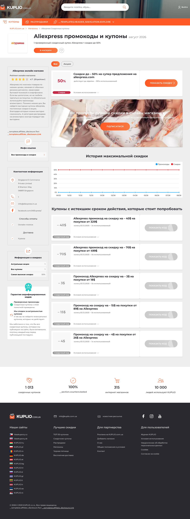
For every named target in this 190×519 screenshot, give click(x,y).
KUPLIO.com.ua (17, 29)
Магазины (33, 29)
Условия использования (85, 92)
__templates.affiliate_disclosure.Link (24, 134)
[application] (117, 179)
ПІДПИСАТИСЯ (115, 126)
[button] (162, 164)
